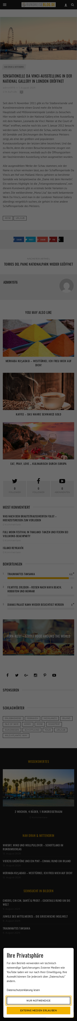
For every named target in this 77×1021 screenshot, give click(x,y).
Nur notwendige (38, 1000)
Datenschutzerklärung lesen (23, 990)
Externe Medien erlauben (38, 1010)
